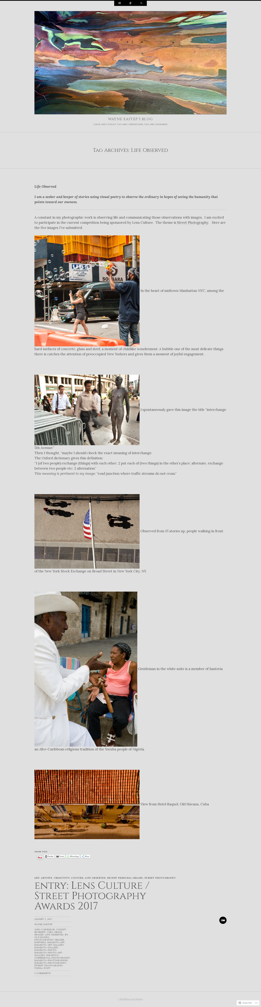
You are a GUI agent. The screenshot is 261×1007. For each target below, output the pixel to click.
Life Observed (95, 878)
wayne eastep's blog (130, 119)
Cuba (50, 932)
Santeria (40, 942)
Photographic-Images (49, 940)
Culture (77, 878)
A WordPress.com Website (130, 999)
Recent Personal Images (125, 878)
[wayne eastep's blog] (130, 63)
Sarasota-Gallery (46, 947)
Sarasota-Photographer (51, 960)
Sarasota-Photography (50, 963)
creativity (62, 878)
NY (66, 934)
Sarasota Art (56, 942)
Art (36, 878)
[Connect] (130, 3)
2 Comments (42, 973)
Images (39, 934)
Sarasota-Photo (45, 950)
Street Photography (192, 222)
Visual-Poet (42, 968)
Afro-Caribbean (44, 929)
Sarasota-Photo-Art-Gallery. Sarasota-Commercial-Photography (52, 955)
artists (46, 878)
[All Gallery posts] (223, 920)
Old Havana (41, 937)
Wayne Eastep (43, 924)
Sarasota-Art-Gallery (49, 945)
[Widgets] (119, 3)
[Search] (141, 3)
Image (58, 932)
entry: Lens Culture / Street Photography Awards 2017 (92, 896)
